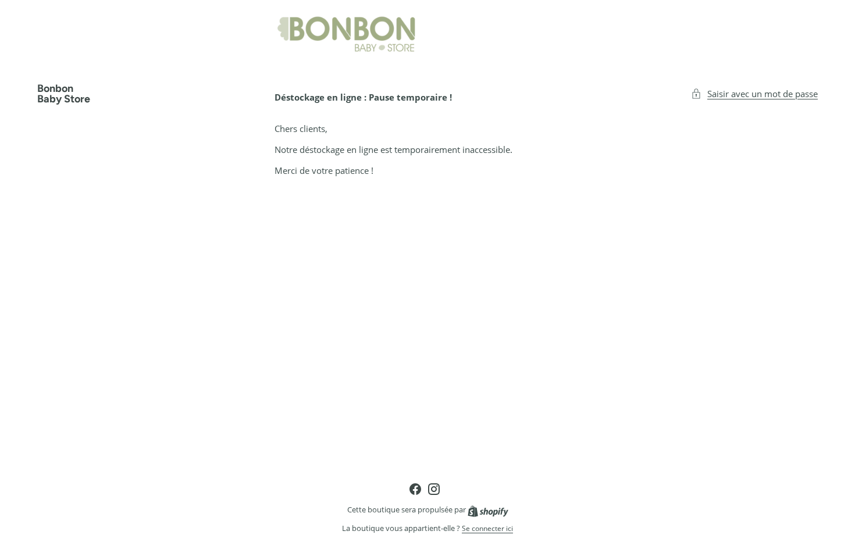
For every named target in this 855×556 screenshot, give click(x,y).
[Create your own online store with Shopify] (488, 510)
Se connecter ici (487, 529)
